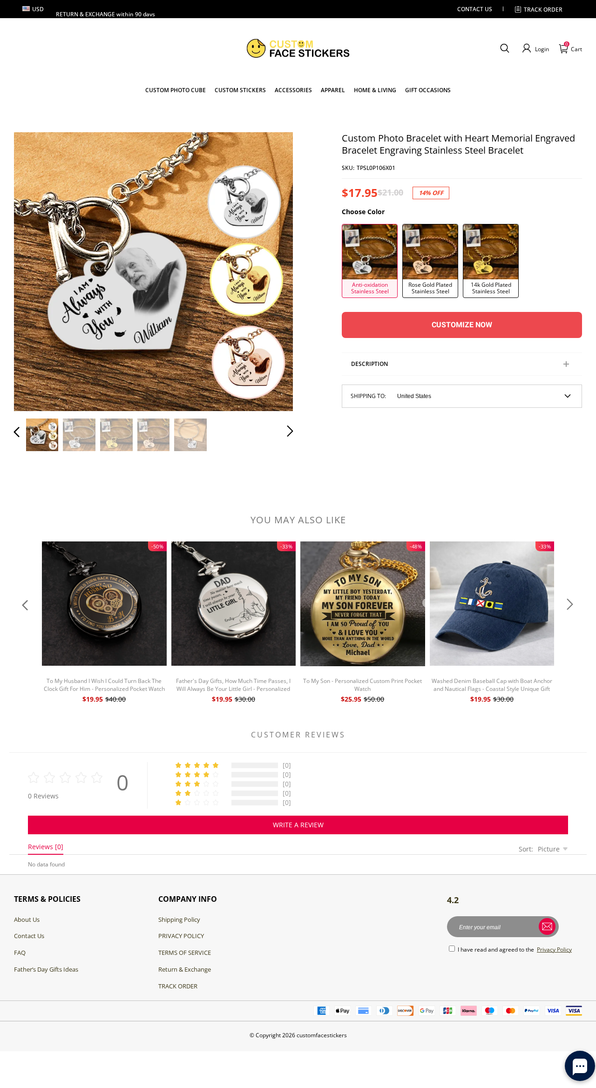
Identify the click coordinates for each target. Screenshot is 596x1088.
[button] (504, 48)
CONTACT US (474, 9)
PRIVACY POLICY (181, 936)
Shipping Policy (179, 919)
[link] (240, 90)
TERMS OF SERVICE (184, 952)
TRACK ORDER (177, 986)
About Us (27, 919)
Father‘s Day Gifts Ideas (46, 969)
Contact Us (29, 936)
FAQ (20, 952)
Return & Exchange (184, 969)
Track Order (543, 10)
